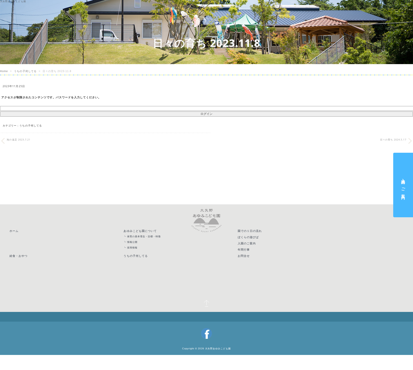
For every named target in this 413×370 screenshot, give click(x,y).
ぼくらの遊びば (253, 243)
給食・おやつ (20, 264)
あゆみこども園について (144, 236)
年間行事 (248, 257)
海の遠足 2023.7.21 (18, 144)
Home (4, 71)
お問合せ (248, 264)
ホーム (15, 236)
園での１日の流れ (255, 236)
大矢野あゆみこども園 (219, 339)
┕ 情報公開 (134, 248)
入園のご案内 (252, 250)
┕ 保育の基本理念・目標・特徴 (148, 242)
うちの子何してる (25, 71)
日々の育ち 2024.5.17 (393, 144)
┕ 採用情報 (134, 255)
